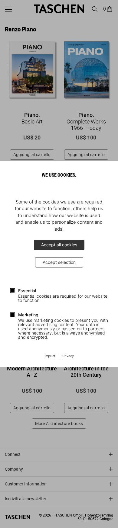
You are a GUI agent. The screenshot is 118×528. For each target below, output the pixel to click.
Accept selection (59, 262)
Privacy (68, 356)
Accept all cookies (59, 244)
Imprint (49, 356)
